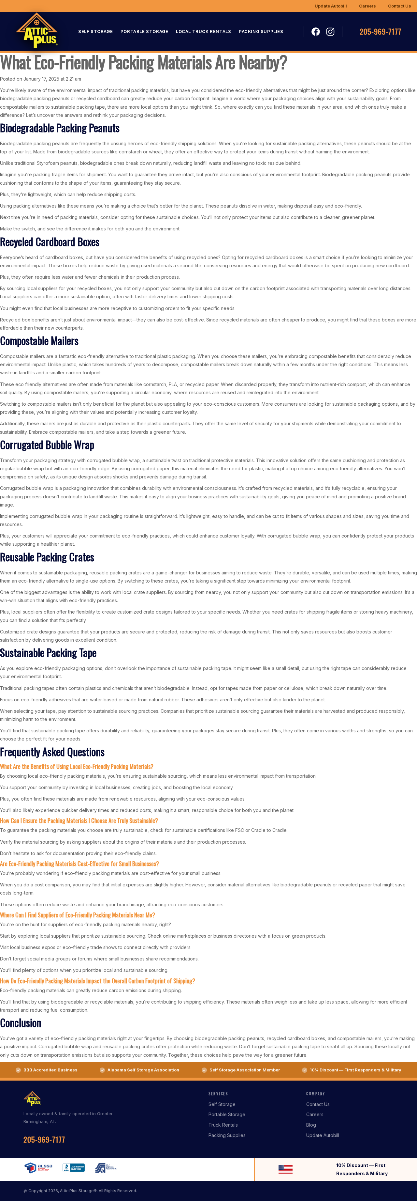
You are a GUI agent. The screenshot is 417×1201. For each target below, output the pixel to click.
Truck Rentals (223, 1125)
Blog (311, 1125)
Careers (367, 5)
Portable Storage (144, 31)
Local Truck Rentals (203, 31)
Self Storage (95, 31)
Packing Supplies (261, 31)
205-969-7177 (380, 31)
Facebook (316, 32)
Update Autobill (331, 5)
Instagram (330, 31)
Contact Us (399, 5)
